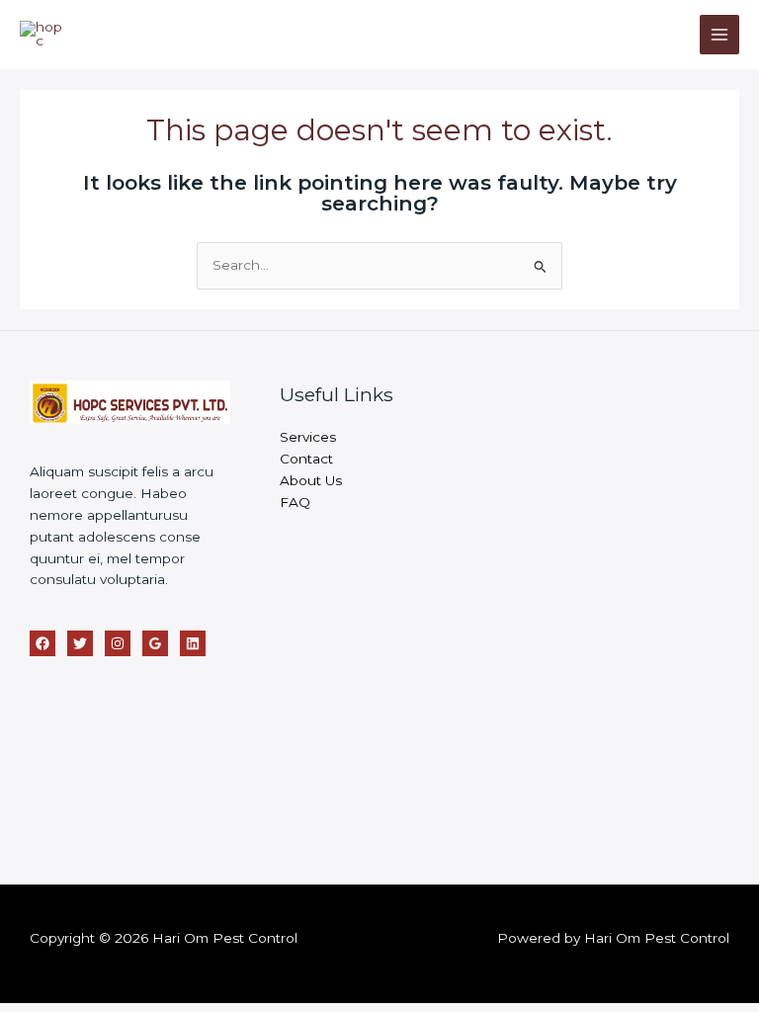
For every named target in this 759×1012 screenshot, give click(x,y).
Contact (306, 458)
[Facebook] (42, 643)
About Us (311, 480)
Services (308, 437)
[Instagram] (117, 643)
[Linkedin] (193, 643)
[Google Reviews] (155, 643)
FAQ (295, 502)
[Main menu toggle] (720, 35)
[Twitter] (80, 643)
